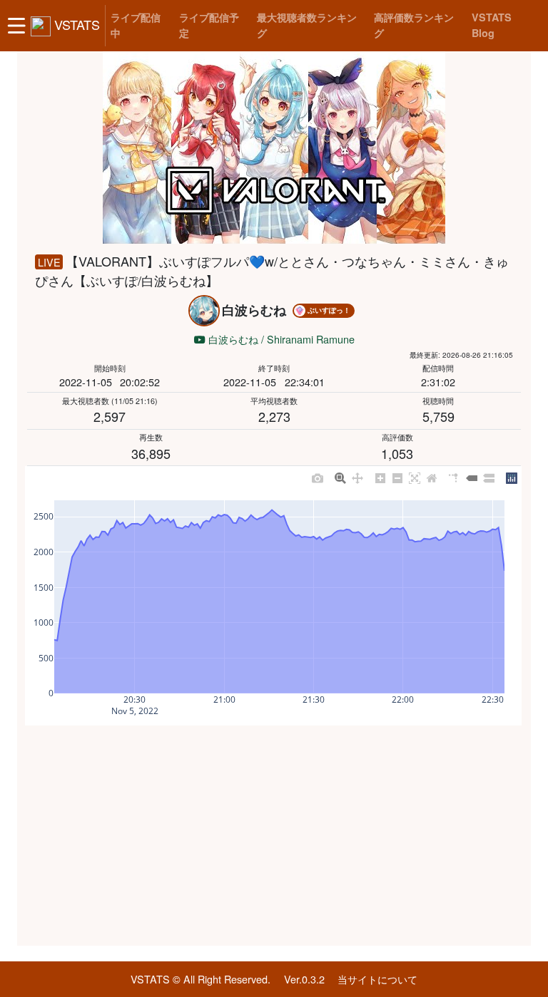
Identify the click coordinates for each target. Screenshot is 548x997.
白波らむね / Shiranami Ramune (280, 338)
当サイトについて (377, 978)
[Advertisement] (274, 836)
